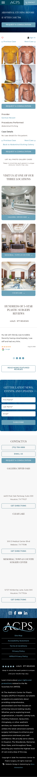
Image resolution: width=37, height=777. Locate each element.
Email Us (18, 454)
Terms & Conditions (18, 646)
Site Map (18, 636)
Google (7, 349)
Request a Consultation (18, 106)
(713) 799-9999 (18, 447)
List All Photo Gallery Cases (18, 159)
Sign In (32, 38)
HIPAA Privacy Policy (18, 656)
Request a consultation (18, 25)
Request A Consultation (18, 460)
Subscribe (18, 422)
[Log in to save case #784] (2, 38)
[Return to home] (18, 627)
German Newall (8, 118)
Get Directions (18, 506)
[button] (9, 42)
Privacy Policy (18, 651)
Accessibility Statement (18, 641)
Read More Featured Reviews (18, 368)
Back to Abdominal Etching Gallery (18, 145)
